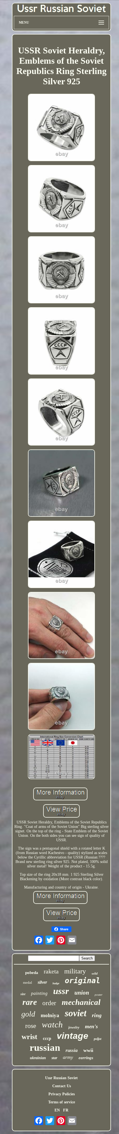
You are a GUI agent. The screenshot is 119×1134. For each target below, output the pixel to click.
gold (28, 1014)
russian (45, 1047)
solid (95, 973)
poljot (97, 1039)
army (68, 1057)
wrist (29, 1037)
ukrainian (38, 1058)
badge (56, 983)
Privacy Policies (61, 1094)
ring (97, 1015)
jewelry (73, 1027)
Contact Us (61, 1086)
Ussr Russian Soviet (61, 1078)
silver (42, 982)
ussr (61, 991)
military (75, 971)
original (82, 980)
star (54, 1058)
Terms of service (61, 1102)
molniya (50, 1015)
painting (39, 993)
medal (27, 982)
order (49, 1003)
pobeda (31, 972)
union (81, 992)
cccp (47, 1038)
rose (30, 1025)
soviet (75, 1013)
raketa (51, 971)
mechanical (81, 1002)
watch (52, 1024)
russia (72, 1050)
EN (57, 1110)
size (22, 994)
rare (29, 1002)
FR (65, 1110)
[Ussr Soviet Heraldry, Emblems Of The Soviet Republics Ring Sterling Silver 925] (61, 128)
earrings (86, 1058)
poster (98, 994)
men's (91, 1026)
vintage (72, 1036)
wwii (88, 1050)
